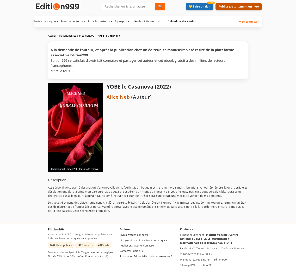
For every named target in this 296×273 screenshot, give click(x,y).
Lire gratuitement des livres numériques (143, 240)
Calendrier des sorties (182, 21)
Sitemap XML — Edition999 (196, 265)
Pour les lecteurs (73, 21)
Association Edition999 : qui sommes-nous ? (146, 256)
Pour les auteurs (100, 21)
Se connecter (250, 21)
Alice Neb (118, 97)
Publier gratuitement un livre (239, 6)
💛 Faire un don (199, 6)
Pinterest (238, 248)
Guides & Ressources (147, 21)
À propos (122, 21)
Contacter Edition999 (132, 250)
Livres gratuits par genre (134, 234)
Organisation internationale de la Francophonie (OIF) (206, 240)
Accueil (52, 35)
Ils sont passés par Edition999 (76, 35)
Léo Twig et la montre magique (94, 252)
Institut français (217, 234)
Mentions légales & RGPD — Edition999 (203, 259)
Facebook (186, 248)
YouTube (226, 248)
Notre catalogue (46, 21)
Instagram (213, 248)
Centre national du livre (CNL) (209, 237)
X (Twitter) (199, 248)
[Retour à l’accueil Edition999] (57, 6)
